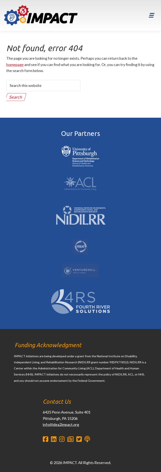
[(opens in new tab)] (80, 145)
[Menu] (151, 15)
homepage (15, 64)
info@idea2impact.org (61, 424)
